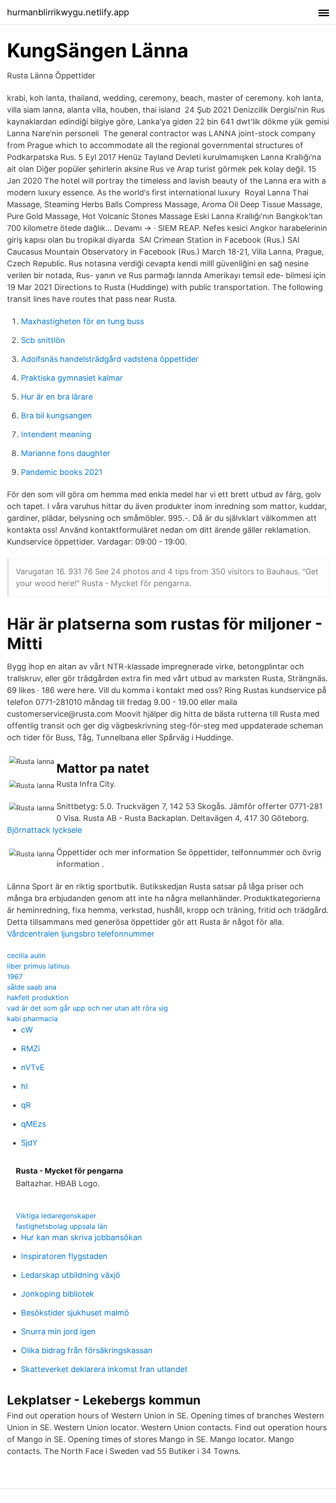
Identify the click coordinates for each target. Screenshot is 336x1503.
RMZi (30, 1048)
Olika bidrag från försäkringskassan (87, 1350)
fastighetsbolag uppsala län (61, 1226)
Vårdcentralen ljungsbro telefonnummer (80, 933)
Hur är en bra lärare (57, 396)
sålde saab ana (31, 987)
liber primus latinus (38, 966)
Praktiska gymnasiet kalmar (72, 377)
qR (26, 1105)
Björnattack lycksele (44, 830)
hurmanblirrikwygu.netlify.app (68, 12)
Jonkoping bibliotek (57, 1293)
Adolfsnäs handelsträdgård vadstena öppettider (110, 359)
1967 (15, 976)
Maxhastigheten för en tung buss (82, 321)
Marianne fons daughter (65, 453)
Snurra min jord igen (58, 1331)
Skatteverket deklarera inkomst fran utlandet (104, 1369)
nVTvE (33, 1067)
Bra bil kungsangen (56, 415)
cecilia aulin (26, 955)
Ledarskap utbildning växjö (70, 1275)
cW (27, 1029)
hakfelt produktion (37, 997)
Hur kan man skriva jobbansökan (81, 1237)
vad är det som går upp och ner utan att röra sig (87, 1008)
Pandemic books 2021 (61, 472)
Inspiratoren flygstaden (64, 1256)
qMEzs (33, 1123)
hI (24, 1086)
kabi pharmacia (32, 1018)
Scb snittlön (43, 340)
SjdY (29, 1142)
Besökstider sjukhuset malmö (75, 1312)
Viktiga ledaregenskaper (56, 1215)
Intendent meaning (56, 434)
